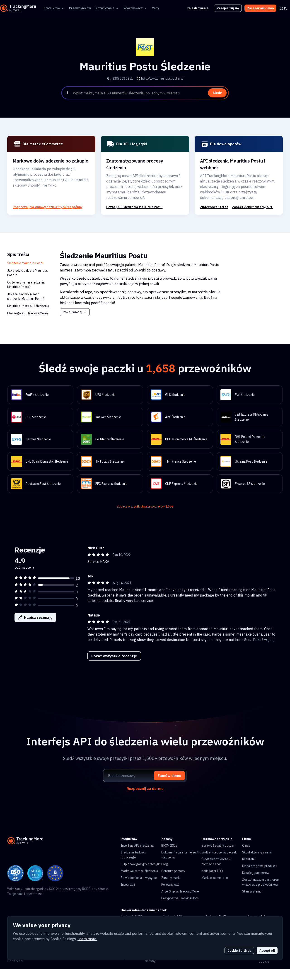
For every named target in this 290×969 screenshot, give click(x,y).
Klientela (248, 859)
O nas (246, 845)
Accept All (267, 951)
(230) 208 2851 (122, 78)
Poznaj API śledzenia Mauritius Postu (134, 207)
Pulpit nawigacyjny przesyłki (140, 864)
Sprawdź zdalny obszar (218, 845)
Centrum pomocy (173, 871)
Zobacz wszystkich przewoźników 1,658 (145, 506)
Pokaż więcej (72, 312)
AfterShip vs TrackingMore (180, 891)
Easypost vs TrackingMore (180, 898)
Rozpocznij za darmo (145, 788)
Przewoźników (80, 8)
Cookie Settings (239, 951)
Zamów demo (169, 775)
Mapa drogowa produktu (259, 866)
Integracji (128, 885)
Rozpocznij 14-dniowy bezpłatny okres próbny (47, 207)
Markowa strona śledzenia (139, 871)
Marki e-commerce (215, 878)
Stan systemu (251, 891)
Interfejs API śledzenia (137, 845)
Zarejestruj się (228, 8)
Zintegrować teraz (214, 207)
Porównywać (170, 885)
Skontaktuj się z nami (257, 852)
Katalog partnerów (255, 873)
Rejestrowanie (197, 8)
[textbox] (150, 93)
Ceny (155, 8)
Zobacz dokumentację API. (252, 207)
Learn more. (87, 939)
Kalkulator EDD (212, 871)
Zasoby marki (170, 878)
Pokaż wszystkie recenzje (114, 656)
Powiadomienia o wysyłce (139, 878)
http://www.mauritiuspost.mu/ (162, 78)
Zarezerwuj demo (260, 8)
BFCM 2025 (169, 845)
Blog (164, 864)
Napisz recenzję (38, 617)
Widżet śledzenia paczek (219, 852)
